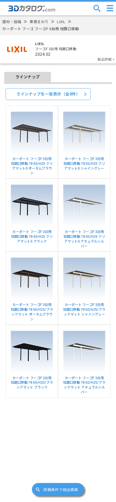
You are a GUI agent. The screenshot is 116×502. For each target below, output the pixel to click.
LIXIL (61, 22)
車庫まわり (39, 22)
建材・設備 (11, 22)
